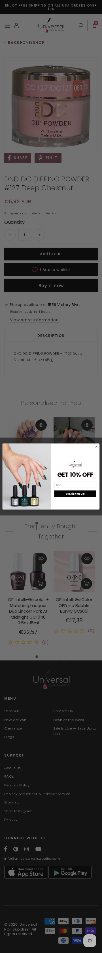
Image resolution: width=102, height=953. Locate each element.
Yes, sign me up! (75, 493)
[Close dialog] (96, 446)
